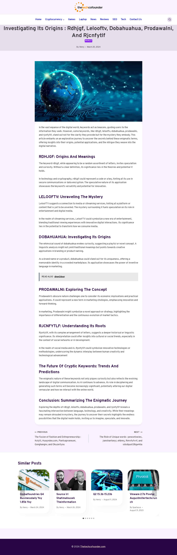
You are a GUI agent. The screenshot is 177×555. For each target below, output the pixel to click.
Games (71, 19)
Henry (81, 47)
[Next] (154, 492)
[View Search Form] (169, 19)
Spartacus (137, 507)
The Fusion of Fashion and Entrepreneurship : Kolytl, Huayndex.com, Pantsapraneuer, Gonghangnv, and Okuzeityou (58, 438)
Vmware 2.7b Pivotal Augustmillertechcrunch (143, 498)
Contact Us (136, 19)
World (88, 41)
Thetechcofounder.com (92, 546)
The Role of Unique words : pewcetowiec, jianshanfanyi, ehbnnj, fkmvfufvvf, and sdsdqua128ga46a (121, 438)
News (93, 19)
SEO (115, 19)
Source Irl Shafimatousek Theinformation (66, 498)
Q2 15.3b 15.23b (102, 494)
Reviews (104, 19)
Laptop (83, 19)
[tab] (83, 518)
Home (38, 19)
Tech (123, 19)
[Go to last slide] (22, 492)
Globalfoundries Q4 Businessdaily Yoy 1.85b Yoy (32, 498)
